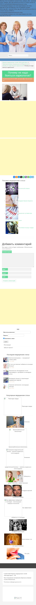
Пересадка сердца (27, 406)
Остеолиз (27, 421)
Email (4, 273)
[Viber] (26, 177)
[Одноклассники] (16, 177)
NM (23, 78)
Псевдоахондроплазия (18, 531)
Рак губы (27, 553)
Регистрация (7, 345)
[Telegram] (33, 177)
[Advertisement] (18, 119)
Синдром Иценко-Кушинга (25, 200)
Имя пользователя (8, 332)
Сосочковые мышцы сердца (25, 227)
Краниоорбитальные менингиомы (18, 447)
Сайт (4, 277)
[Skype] (31, 177)
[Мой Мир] (19, 177)
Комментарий (7, 251)
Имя (4, 269)
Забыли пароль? (8, 347)
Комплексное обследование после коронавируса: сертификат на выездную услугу (20, 372)
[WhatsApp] (28, 177)
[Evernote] (24, 177)
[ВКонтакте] (14, 177)
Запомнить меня (9, 338)
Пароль (5, 335)
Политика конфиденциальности (12, 582)
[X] (21, 177)
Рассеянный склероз (24, 188)
